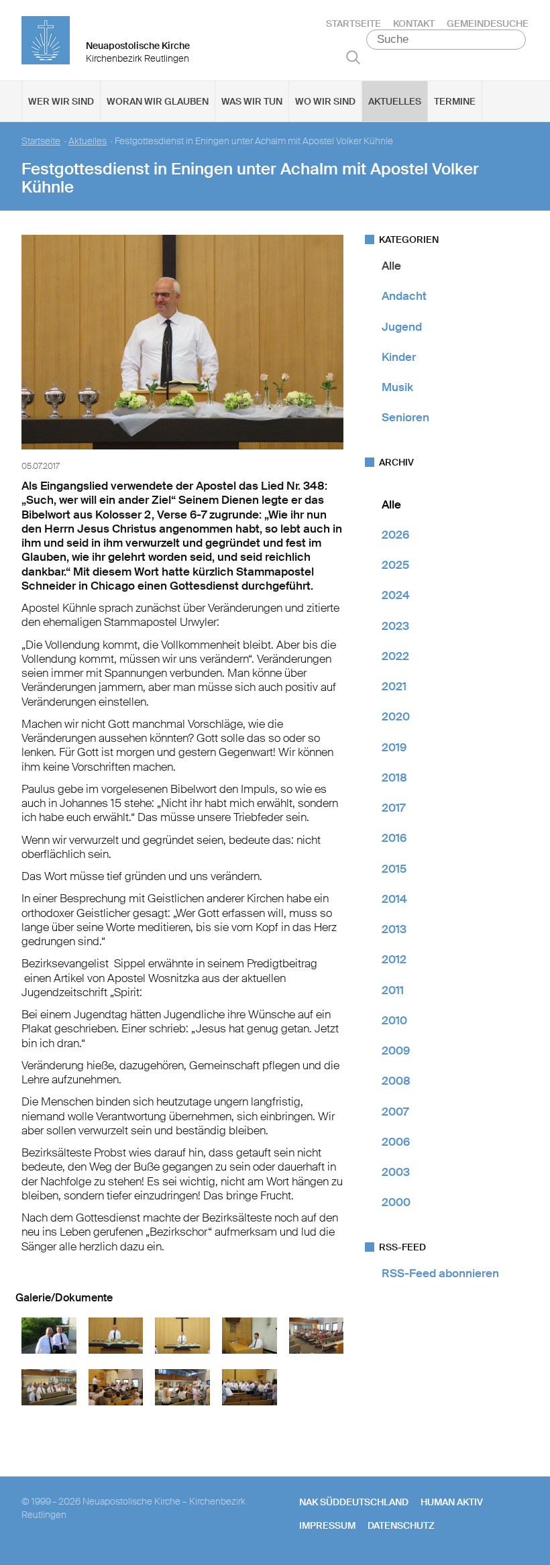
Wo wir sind (325, 101)
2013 (394, 929)
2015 (394, 868)
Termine (455, 101)
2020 (396, 716)
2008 (396, 1080)
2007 (395, 1111)
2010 (394, 1020)
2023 (395, 625)
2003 (396, 1172)
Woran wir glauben (158, 101)
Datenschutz (401, 1525)
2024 (396, 595)
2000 (396, 1202)
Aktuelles (394, 101)
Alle (391, 265)
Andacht (404, 295)
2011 (393, 990)
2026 (395, 534)
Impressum (327, 1525)
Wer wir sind (61, 101)
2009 (396, 1050)
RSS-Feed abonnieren (440, 1273)
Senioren (405, 417)
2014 (394, 899)
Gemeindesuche (488, 23)
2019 (394, 747)
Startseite (353, 23)
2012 (394, 959)
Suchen (353, 57)
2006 (396, 1141)
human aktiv (452, 1502)
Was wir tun (251, 101)
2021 (394, 686)
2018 (394, 777)
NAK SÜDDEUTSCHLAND (353, 1502)
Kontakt (414, 23)
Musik (397, 387)
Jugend (402, 326)
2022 (395, 656)
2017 (393, 807)
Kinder (399, 356)
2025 (395, 564)
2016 (394, 837)
